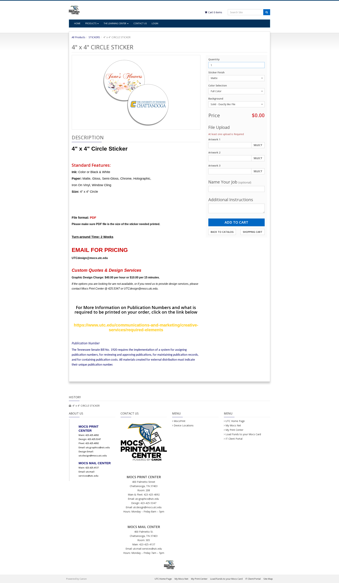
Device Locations (184, 425)
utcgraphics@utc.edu (98, 447)
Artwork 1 (214, 139)
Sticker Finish (216, 72)
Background (215, 98)
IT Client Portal (233, 438)
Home (77, 23)
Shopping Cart (252, 232)
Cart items (214, 12)
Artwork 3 (214, 165)
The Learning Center (115, 23)
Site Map (268, 578)
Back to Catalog (222, 232)
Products (91, 23)
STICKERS (94, 37)
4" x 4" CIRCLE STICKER (86, 405)
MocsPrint (179, 421)
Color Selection (217, 85)
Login (155, 23)
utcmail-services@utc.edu (147, 548)
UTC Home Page (235, 421)
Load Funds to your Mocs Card (243, 434)
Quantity (214, 59)
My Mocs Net (233, 425)
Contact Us (140, 23)
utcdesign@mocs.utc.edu (93, 455)
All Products (78, 37)
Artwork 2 (214, 152)
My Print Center (234, 430)
